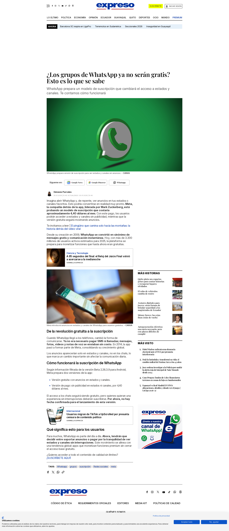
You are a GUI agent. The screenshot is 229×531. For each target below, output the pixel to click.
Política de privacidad (161, 516)
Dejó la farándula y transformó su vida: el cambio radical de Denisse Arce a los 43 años (161, 360)
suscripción (85, 466)
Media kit (141, 503)
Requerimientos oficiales (94, 503)
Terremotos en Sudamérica (108, 26)
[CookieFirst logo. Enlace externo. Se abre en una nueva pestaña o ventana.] (3, 518)
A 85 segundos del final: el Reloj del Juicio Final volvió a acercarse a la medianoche (98, 258)
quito (132, 17)
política (66, 17)
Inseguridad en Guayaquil (158, 26)
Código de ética (61, 503)
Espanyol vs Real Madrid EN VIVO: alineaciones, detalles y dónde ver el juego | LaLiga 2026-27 (161, 388)
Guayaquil (120, 17)
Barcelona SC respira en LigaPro (75, 26)
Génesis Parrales (63, 192)
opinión (93, 17)
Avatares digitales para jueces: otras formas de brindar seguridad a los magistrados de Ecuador (149, 306)
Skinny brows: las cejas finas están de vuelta (149, 316)
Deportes (144, 17)
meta (113, 466)
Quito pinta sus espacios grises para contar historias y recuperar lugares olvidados (151, 283)
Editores (123, 503)
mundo (165, 17)
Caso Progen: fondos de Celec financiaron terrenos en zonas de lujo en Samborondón (161, 378)
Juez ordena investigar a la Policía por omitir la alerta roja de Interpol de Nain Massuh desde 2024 (162, 370)
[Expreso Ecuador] (68, 494)
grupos (73, 466)
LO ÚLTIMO (52, 17)
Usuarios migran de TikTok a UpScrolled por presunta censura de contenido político (98, 416)
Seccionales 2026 (133, 26)
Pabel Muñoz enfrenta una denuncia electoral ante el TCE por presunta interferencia (158, 352)
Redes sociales (101, 466)
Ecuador (106, 17)
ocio (155, 17)
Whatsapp (62, 466)
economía (80, 17)
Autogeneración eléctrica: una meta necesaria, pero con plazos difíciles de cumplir (150, 330)
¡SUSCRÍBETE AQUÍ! (59, 458)
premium (177, 17)
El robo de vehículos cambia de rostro (147, 292)
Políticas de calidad (166, 503)
